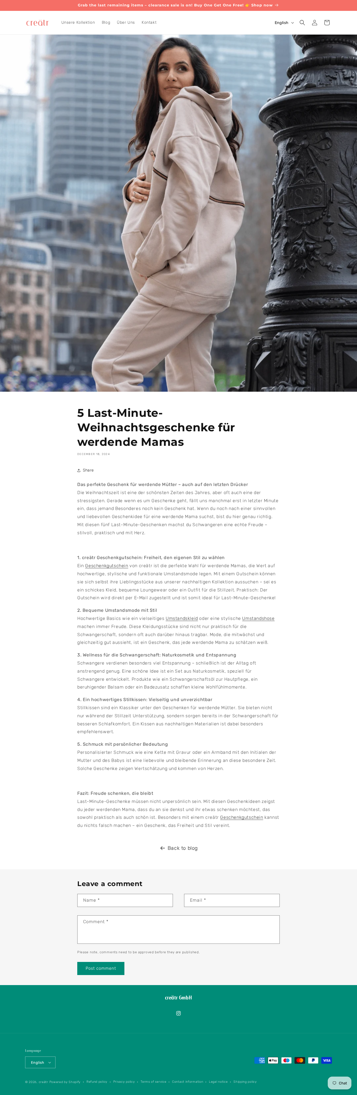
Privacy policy (124, 1082)
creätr (43, 1082)
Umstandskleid (182, 618)
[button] (302, 22)
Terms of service (153, 1082)
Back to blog (183, 848)
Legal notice (218, 1082)
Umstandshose (258, 618)
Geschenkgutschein (106, 565)
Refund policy (96, 1082)
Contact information (187, 1082)
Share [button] (88, 470)
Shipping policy (245, 1082)
